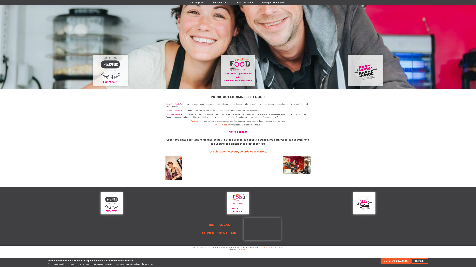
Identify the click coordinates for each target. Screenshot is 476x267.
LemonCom (242, 249)
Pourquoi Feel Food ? (274, 2)
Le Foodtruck (220, 2)
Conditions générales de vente (273, 247)
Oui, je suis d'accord (396, 261)
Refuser (420, 261)
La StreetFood (245, 2)
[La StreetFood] (365, 70)
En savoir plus (147, 264)
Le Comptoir (197, 2)
